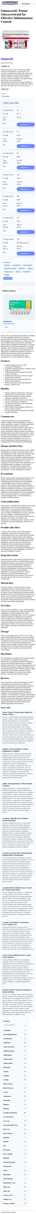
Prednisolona (26, 271)
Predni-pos (22, 268)
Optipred (30, 268)
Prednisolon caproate (10, 268)
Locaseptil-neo (16, 265)
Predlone (6, 275)
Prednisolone (7, 321)
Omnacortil (7, 58)
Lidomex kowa (8, 271)
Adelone (18, 271)
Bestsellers (26, 4)
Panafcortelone (27, 265)
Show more (5, 89)
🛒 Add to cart (23, 124)
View (6, 327)
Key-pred (7, 265)
